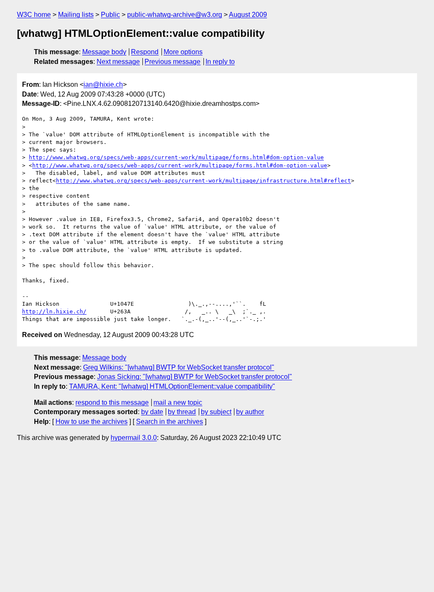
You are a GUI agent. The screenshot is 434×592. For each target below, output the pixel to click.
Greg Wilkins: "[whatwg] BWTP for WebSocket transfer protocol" (178, 367)
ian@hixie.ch (103, 84)
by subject (216, 411)
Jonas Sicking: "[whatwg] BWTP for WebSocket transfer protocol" (194, 376)
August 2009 (248, 14)
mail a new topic (177, 402)
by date (152, 411)
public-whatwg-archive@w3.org (174, 14)
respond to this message (112, 402)
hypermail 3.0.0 (134, 437)
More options (183, 51)
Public (110, 14)
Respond (145, 51)
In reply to (220, 61)
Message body (104, 51)
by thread (182, 411)
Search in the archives (169, 421)
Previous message (172, 61)
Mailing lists (76, 14)
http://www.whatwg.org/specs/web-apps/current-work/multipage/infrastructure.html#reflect (203, 180)
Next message (118, 61)
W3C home (34, 14)
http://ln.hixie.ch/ (54, 311)
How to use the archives (92, 421)
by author (250, 411)
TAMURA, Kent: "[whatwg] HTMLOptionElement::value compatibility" (172, 386)
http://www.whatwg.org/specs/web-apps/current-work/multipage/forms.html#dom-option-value (176, 157)
